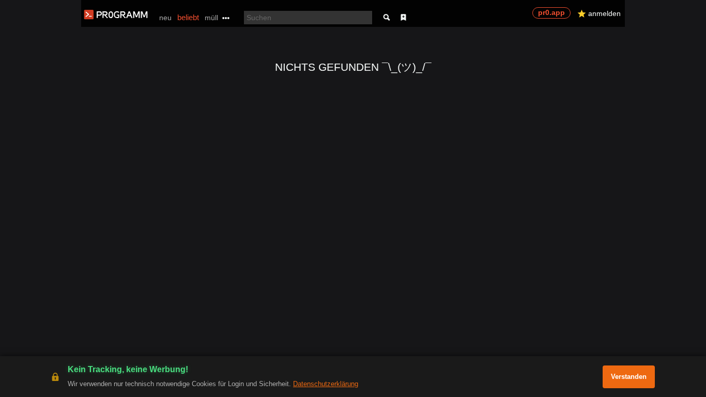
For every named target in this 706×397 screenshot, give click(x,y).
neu (165, 17)
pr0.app (551, 12)
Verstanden (629, 376)
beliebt (188, 17)
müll (211, 17)
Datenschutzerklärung (325, 384)
